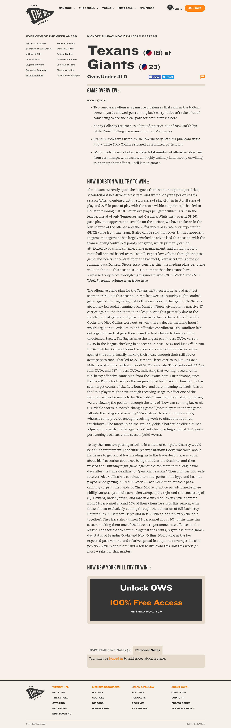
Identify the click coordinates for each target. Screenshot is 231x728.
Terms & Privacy (183, 708)
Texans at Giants (34, 75)
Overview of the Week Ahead (51, 36)
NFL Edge (65, 8)
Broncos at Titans (65, 49)
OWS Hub (58, 703)
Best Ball (125, 8)
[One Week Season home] (35, 693)
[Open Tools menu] (113, 8)
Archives (138, 703)
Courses (98, 698)
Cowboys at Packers (67, 59)
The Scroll (87, 8)
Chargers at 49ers (66, 70)
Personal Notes (147, 650)
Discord (98, 703)
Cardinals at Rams (66, 65)
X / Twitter (140, 708)
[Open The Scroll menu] (97, 8)
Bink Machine (61, 714)
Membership (101, 708)
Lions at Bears (33, 59)
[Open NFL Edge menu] (74, 8)
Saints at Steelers (66, 43)
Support (177, 698)
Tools (106, 8)
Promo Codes (180, 703)
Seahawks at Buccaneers (38, 49)
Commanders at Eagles (68, 75)
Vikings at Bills (33, 54)
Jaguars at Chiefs (35, 65)
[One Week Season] (40, 9)
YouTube (138, 692)
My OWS (97, 692)
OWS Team (178, 692)
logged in (116, 658)
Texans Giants (129, 57)
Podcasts (139, 698)
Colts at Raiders (65, 54)
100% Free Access (146, 602)
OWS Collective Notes (108, 650)
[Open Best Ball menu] (135, 8)
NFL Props (147, 8)
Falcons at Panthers (36, 43)
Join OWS (194, 8)
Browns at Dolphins (36, 70)
